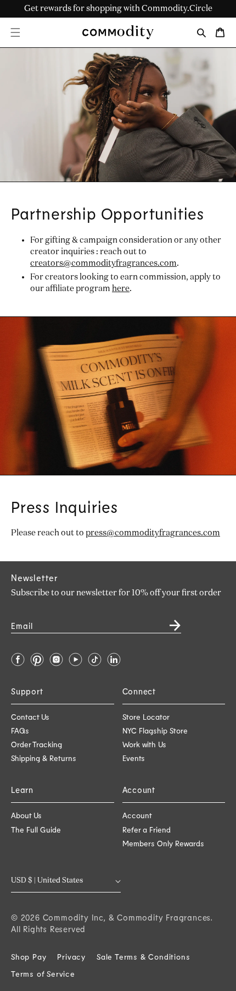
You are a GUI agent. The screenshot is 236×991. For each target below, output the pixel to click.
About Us (26, 815)
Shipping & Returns (43, 758)
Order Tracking (36, 744)
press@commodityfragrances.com (153, 533)
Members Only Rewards (163, 843)
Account (137, 815)
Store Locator (146, 716)
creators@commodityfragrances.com (103, 263)
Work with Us (144, 744)
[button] (15, 32)
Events (133, 758)
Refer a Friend (146, 829)
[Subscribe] (168, 621)
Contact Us (30, 716)
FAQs (20, 730)
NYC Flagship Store (155, 730)
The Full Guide (36, 829)
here (121, 288)
